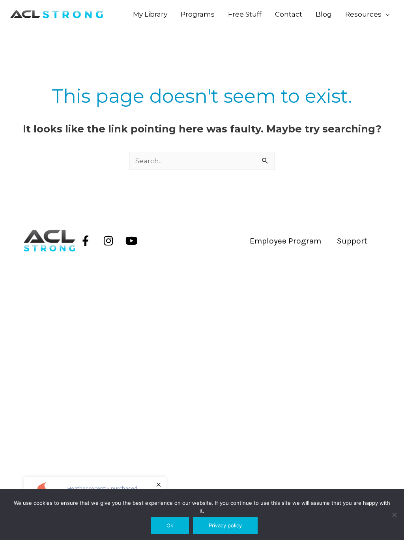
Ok (169, 525)
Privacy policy (225, 525)
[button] (367, 14)
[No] (394, 515)
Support (352, 240)
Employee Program (285, 240)
